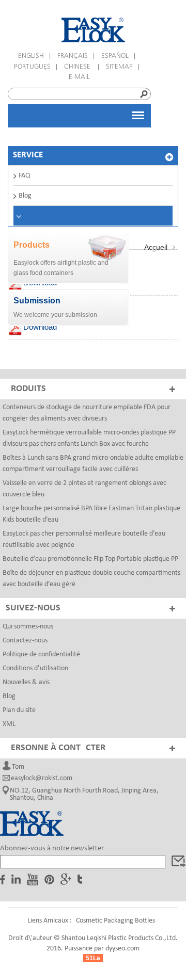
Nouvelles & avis (26, 682)
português (32, 66)
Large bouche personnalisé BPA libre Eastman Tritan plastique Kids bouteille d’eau (91, 514)
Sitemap (119, 66)
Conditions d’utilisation (35, 668)
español (115, 56)
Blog (25, 196)
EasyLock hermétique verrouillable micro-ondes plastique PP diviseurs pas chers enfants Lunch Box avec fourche (89, 438)
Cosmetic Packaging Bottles (115, 921)
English (31, 56)
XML (9, 724)
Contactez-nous (25, 640)
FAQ (24, 176)
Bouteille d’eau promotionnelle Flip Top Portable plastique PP (90, 559)
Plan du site (19, 710)
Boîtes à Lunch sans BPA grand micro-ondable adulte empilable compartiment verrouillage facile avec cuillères (93, 463)
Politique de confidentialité (41, 654)
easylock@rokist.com (41, 778)
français (72, 56)
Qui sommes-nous (28, 626)
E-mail (79, 77)
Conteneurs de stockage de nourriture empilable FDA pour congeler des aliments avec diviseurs (87, 413)
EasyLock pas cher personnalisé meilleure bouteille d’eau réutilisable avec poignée (84, 539)
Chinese (78, 66)
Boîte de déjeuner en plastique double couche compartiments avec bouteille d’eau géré (91, 578)
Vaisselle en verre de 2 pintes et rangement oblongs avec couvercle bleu (84, 488)
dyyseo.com (122, 948)
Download (40, 326)
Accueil (155, 247)
